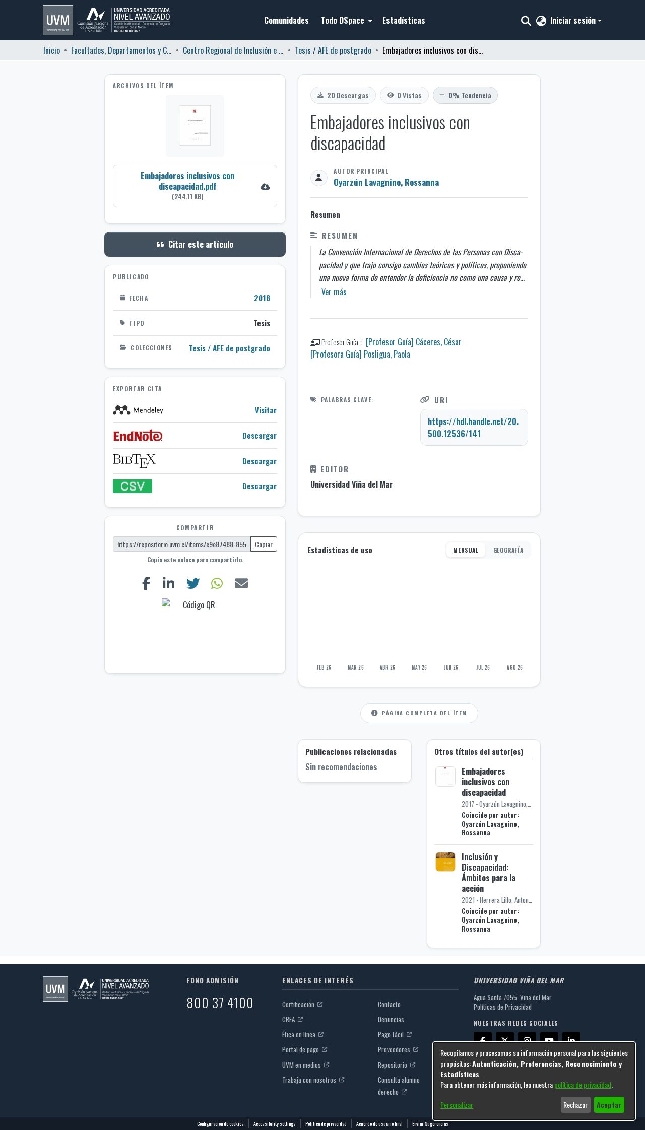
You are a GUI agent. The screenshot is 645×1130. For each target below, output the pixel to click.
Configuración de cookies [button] (220, 1123)
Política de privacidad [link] (326, 1123)
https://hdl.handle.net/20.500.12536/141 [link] (473, 427)
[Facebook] (146, 583)
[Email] (241, 583)
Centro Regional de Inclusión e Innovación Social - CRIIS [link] (233, 50)
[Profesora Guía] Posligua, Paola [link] (360, 354)
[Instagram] (527, 1041)
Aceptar (609, 1104)
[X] (505, 1041)
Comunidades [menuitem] (286, 20)
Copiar (264, 544)
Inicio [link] (51, 50)
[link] (195, 185)
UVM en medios (302, 1065)
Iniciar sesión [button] (574, 20)
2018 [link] (262, 297)
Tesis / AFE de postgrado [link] (333, 50)
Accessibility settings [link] (274, 1123)
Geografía (508, 550)
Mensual (465, 550)
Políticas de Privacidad (503, 1007)
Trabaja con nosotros (310, 1080)
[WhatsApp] (217, 583)
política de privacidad (582, 1084)
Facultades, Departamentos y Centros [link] (121, 50)
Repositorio (393, 1065)
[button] (106, 20)
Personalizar (456, 1104)
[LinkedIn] (168, 583)
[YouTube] (549, 1041)
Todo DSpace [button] (342, 20)
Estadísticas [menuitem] (403, 20)
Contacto (389, 1004)
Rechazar (575, 1104)
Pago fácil (391, 1034)
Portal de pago (301, 1049)
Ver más (334, 292)
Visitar (266, 409)
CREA (289, 1019)
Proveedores (395, 1049)
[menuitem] (345, 20)
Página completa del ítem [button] (424, 713)
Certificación (299, 1004)
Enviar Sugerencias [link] (430, 1123)
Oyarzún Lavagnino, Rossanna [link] (386, 182)
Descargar (259, 435)
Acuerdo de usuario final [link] (379, 1123)
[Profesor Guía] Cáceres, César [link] (414, 342)
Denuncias (391, 1019)
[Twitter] (192, 583)
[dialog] (534, 1081)
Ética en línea (299, 1034)
